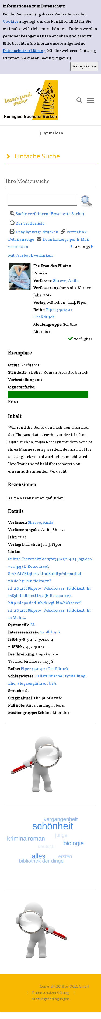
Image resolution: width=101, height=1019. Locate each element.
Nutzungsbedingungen (50, 999)
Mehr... (19, 618)
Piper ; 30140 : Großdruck (44, 669)
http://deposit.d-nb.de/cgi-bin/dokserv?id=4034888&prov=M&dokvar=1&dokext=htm (49, 610)
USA (52, 684)
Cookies (10, 22)
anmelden (53, 133)
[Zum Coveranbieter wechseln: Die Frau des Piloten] (20, 276)
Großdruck (50, 632)
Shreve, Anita (66, 281)
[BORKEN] (31, 100)
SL (32, 625)
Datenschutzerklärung (24, 51)
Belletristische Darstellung (60, 676)
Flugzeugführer (32, 684)
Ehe (11, 684)
